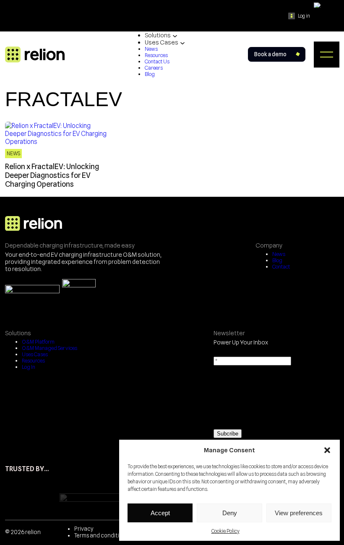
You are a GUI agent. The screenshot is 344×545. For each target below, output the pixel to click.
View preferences (299, 512)
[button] (327, 450)
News (13, 153)
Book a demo (270, 54)
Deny (229, 512)
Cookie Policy (225, 531)
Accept (160, 512)
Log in (304, 16)
